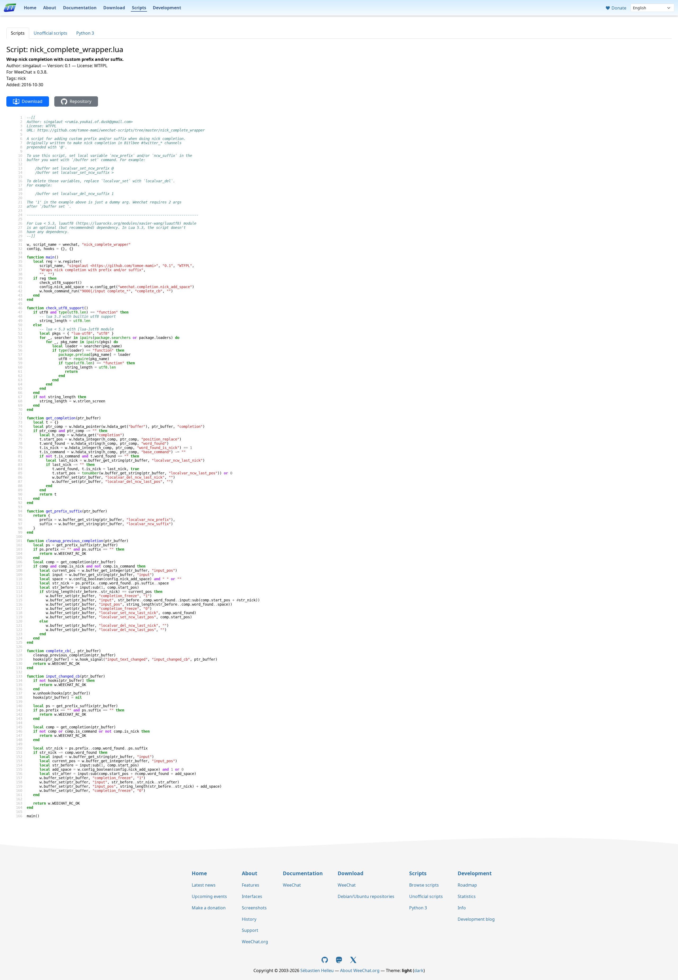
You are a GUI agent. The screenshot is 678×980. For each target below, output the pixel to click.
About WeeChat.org (360, 970)
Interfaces (252, 896)
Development (167, 8)
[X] (353, 959)
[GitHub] (325, 959)
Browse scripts (424, 885)
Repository (80, 101)
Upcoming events (209, 896)
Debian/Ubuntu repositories (366, 896)
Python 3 (85, 33)
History (249, 919)
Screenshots (254, 908)
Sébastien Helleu (317, 970)
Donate (618, 8)
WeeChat (292, 885)
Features (250, 885)
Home (30, 8)
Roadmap (467, 885)
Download (114, 8)
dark (418, 970)
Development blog (476, 919)
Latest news (204, 885)
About (49, 8)
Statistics (467, 896)
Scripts (139, 8)
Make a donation (209, 908)
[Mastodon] (339, 959)
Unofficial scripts (50, 33)
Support (250, 930)
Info (462, 908)
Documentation (80, 8)
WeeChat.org (255, 942)
